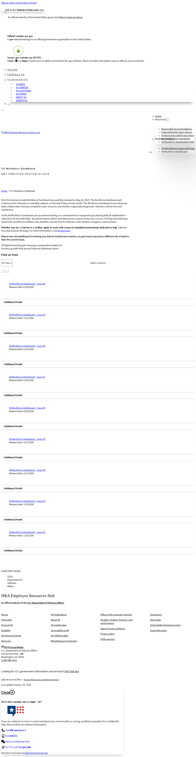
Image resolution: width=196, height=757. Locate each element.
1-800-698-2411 (9, 660)
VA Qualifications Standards (175, 138)
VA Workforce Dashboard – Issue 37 (27, 377)
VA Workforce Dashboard (174, 151)
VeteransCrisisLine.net (35, 753)
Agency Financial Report (112, 628)
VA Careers (22, 87)
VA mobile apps (59, 625)
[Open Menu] (150, 152)
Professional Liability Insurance (177, 135)
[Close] (8, 104)
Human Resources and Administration (41, 679)
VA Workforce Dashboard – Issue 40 (27, 283)
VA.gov (12, 69)
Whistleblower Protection (64, 641)
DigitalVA (5, 630)
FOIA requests (107, 639)
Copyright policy (158, 630)
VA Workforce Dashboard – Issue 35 (27, 439)
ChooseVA (6, 619)
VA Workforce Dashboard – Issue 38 (27, 346)
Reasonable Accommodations (176, 129)
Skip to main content (12, 2)
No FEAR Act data (59, 635)
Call (15, 730)
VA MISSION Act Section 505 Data (178, 148)
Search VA (21, 100)
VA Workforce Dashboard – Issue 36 (27, 408)
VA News (20, 84)
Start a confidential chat (17, 741)
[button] (98, 302)
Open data (155, 619)
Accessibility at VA (60, 630)
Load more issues (11, 571)
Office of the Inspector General (116, 614)
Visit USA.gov (71, 671)
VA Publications (59, 614)
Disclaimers (156, 614)
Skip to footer (30, 2)
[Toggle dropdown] (167, 119)
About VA (21, 97)
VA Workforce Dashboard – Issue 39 (27, 314)
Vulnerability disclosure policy (165, 625)
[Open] (2, 110)
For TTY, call (18, 747)
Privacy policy (107, 633)
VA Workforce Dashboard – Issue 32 (27, 532)
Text (11, 736)
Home (158, 116)
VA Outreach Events (11, 635)
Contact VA (16, 74)
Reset (5, 271)
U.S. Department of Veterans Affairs (45, 602)
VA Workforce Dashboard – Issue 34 (27, 470)
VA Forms (21, 94)
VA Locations (23, 90)
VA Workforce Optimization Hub (177, 141)
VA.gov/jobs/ (64, 230)
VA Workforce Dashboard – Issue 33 (27, 501)
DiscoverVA (7, 625)
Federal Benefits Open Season (176, 132)
